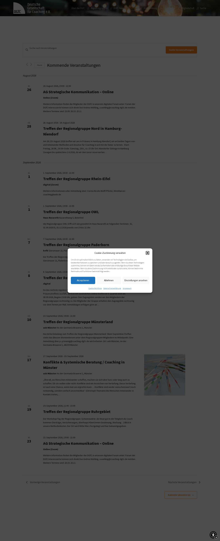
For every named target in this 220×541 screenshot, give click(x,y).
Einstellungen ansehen (135, 280)
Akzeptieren (83, 280)
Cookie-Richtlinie (95, 288)
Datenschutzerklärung (112, 288)
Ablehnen (109, 280)
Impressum (127, 288)
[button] (147, 252)
